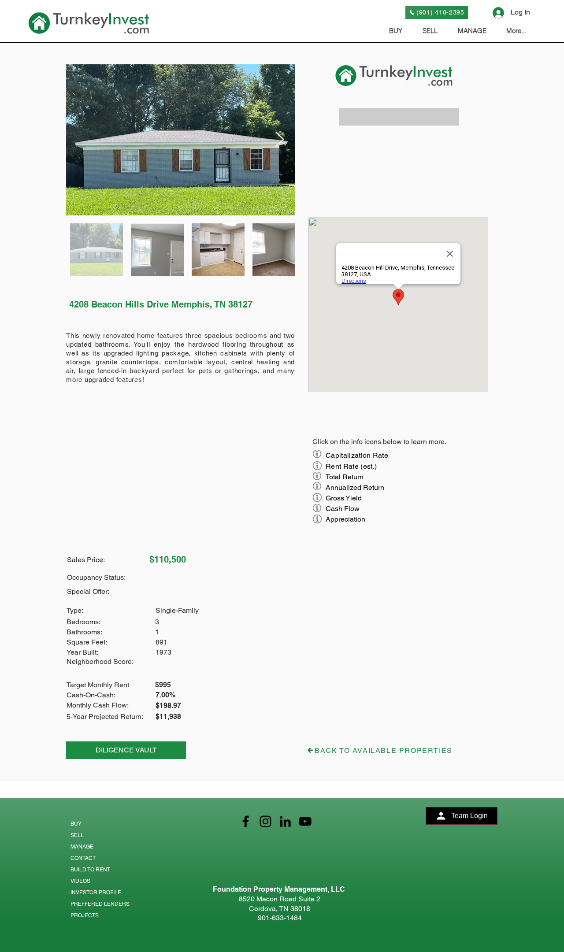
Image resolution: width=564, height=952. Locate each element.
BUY (76, 824)
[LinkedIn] (285, 821)
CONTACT (83, 858)
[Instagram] (265, 821)
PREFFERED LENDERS (100, 904)
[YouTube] (305, 821)
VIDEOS (80, 881)
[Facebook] (245, 821)
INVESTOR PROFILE (95, 892)
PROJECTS (84, 915)
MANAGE (81, 847)
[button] (399, 117)
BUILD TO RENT (90, 870)
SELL (77, 835)
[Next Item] (280, 139)
